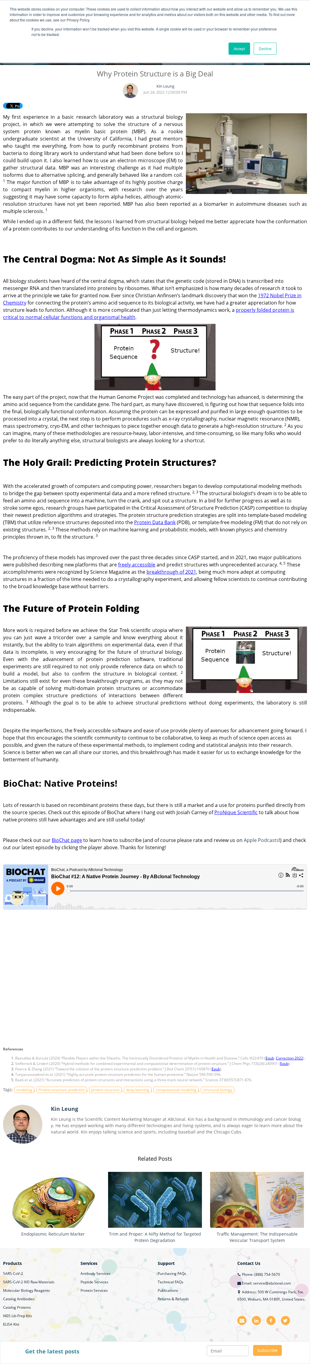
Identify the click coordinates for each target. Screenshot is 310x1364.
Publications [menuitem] (168, 1290)
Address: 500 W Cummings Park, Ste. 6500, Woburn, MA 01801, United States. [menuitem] (271, 1295)
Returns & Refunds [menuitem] (173, 1298)
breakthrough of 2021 (171, 572)
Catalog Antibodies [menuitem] (19, 1298)
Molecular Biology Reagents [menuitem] (26, 1290)
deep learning (137, 1089)
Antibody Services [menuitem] (95, 1273)
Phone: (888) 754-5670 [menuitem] (260, 1274)
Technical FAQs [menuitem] (170, 1282)
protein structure (105, 1089)
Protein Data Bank (155, 522)
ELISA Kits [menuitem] (11, 1324)
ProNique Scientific (236, 812)
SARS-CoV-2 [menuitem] (13, 1273)
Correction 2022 (289, 1058)
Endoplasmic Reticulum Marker (53, 1234)
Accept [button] (239, 48)
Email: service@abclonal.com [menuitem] (266, 1283)
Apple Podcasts (261, 840)
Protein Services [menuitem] (94, 1290)
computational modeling (176, 1089)
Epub (269, 1058)
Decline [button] (265, 48)
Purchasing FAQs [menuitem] (172, 1273)
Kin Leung (165, 86)
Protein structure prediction (61, 1089)
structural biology (217, 1089)
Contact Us (248, 1263)
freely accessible (136, 564)
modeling (24, 1089)
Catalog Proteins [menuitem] (17, 1307)
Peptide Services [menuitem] (94, 1282)
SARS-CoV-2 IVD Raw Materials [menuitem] (28, 1282)
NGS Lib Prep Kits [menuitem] (17, 1315)
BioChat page (67, 840)
